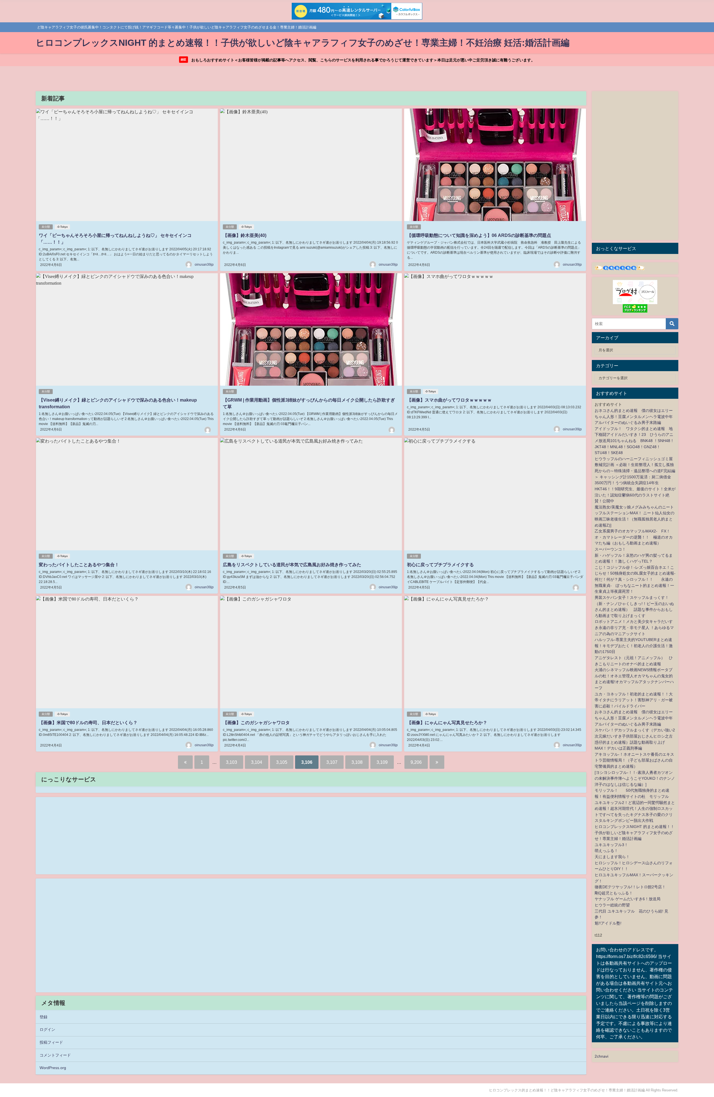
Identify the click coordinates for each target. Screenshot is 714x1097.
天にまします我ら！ (612, 857)
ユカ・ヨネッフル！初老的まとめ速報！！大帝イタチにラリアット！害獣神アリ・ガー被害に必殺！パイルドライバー (634, 700)
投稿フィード (51, 1042)
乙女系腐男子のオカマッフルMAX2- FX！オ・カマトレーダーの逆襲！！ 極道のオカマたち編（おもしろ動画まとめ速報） (634, 537)
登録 (43, 1017)
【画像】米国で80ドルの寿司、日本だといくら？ (88, 722)
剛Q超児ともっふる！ (614, 893)
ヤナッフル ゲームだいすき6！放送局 (627, 899)
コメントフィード (55, 1055)
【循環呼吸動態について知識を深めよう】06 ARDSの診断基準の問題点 (479, 235)
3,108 (357, 762)
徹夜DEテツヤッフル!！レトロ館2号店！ (630, 887)
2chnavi (601, 1056)
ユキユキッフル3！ (611, 845)
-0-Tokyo (62, 226)
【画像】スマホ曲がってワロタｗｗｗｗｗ (449, 400)
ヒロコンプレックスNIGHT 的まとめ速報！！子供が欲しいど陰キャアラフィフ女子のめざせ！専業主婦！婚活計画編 (634, 833)
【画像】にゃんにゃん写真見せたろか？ (447, 722)
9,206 (416, 762)
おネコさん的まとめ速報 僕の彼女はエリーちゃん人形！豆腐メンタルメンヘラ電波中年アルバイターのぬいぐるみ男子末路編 (634, 416)
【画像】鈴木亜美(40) (244, 235)
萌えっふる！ (606, 851)
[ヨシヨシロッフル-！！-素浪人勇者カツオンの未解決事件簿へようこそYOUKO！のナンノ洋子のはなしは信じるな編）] (635, 778)
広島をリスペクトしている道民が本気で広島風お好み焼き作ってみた (292, 564)
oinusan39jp (204, 264)
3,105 (281, 762)
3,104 (256, 762)
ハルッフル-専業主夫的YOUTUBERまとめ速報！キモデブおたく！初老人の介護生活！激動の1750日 (634, 646)
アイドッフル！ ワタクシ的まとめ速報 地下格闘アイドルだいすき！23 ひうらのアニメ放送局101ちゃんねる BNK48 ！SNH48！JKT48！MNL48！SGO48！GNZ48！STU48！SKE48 (634, 441)
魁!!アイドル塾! (608, 923)
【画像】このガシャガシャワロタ (256, 722)
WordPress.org (53, 1068)
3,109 (382, 762)
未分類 (46, 226)
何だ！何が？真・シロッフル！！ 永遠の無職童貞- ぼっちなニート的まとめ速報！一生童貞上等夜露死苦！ (634, 585)
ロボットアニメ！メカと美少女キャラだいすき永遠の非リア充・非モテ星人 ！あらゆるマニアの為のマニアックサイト (634, 627)
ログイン (47, 1029)
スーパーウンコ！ (610, 549)
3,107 (331, 762)
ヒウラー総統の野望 (612, 905)
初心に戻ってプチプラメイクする (440, 564)
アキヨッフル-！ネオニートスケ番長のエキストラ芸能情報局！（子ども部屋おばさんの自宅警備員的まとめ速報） (634, 760)
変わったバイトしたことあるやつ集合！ (79, 564)
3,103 (231, 762)
